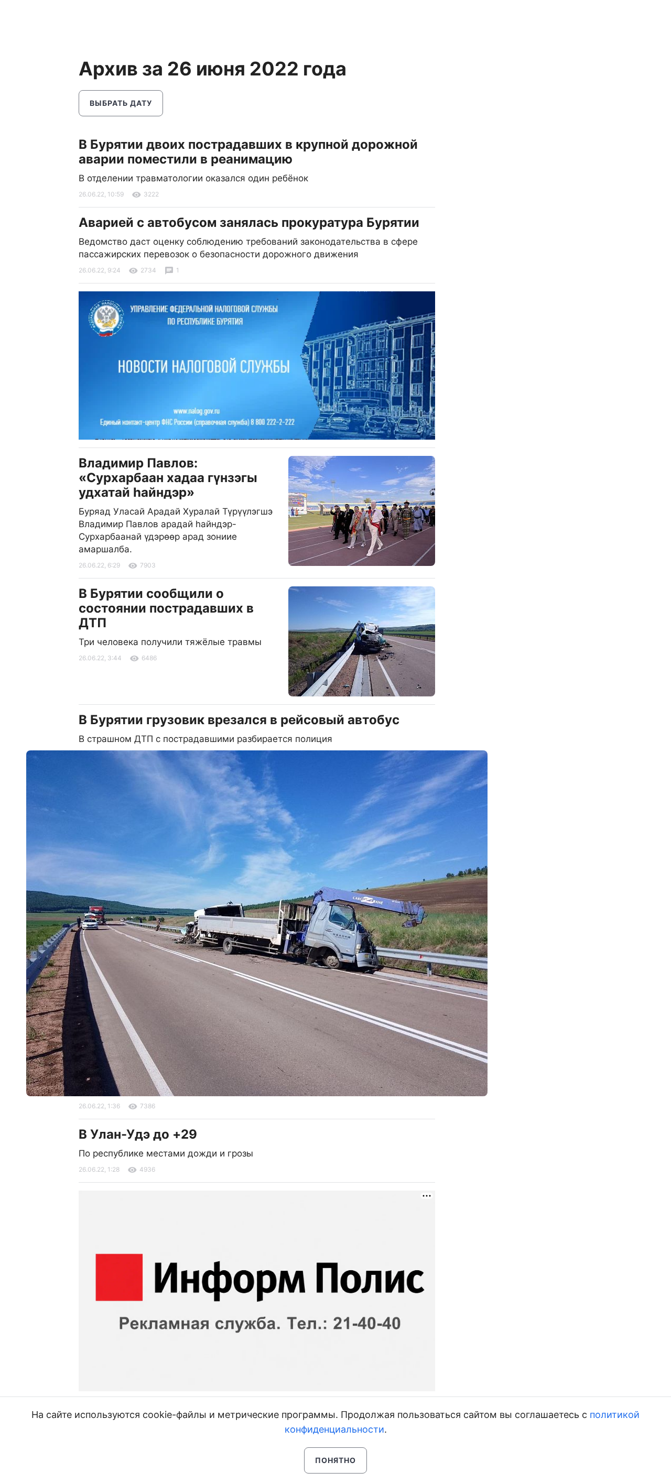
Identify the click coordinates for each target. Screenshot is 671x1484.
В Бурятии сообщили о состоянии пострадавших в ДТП (166, 608)
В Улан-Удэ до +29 (138, 1134)
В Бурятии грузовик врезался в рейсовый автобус (239, 719)
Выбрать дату (121, 103)
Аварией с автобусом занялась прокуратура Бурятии (249, 222)
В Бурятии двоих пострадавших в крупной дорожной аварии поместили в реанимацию (248, 152)
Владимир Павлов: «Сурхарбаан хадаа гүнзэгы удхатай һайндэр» (168, 477)
